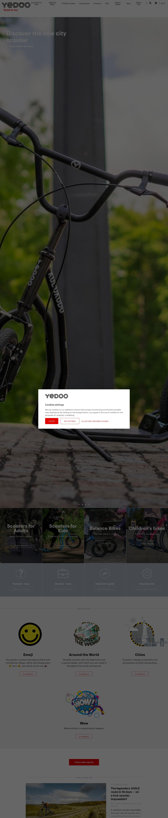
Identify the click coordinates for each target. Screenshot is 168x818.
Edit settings (70, 421)
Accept (52, 421)
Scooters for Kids (36, 3)
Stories (125, 784)
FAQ (107, 3)
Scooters (22, 3)
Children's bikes (68, 3)
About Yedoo (117, 3)
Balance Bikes (52, 3)
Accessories (84, 3)
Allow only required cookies (94, 421)
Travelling (116, 784)
